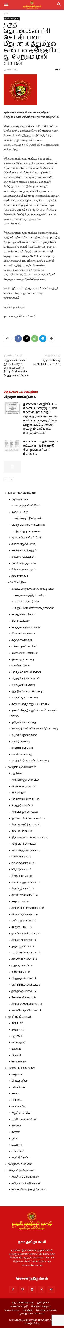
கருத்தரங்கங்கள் (21, 640)
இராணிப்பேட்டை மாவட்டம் (28, 818)
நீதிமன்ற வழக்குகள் (23, 570)
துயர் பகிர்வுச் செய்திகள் (26, 538)
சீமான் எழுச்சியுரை (23, 544)
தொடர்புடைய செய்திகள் (21, 392)
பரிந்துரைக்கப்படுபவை (20, 397)
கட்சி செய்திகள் (11, 18)
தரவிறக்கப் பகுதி (19, 1306)
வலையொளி (11, 1310)
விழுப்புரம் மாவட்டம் (23, 844)
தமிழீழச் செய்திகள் (20, 1164)
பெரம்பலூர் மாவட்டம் (24, 914)
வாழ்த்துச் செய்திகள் (28, 506)
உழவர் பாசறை (20, 741)
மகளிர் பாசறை (20, 666)
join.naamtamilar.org (32, 1265)
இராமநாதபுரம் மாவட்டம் (25, 985)
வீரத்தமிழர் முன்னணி (25, 679)
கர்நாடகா (17, 1023)
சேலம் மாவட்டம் (21, 857)
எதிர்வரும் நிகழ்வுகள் (28, 518)
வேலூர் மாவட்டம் (22, 806)
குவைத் (16, 1126)
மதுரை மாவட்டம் (21, 966)
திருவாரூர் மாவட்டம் (23, 940)
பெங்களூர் (18, 1042)
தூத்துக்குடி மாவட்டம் (23, 991)
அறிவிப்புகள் (19, 512)
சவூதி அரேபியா (21, 1113)
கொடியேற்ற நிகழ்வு (27, 602)
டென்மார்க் (18, 1106)
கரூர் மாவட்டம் (20, 902)
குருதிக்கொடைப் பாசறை (27, 691)
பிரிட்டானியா (19, 1081)
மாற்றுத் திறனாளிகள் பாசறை (30, 761)
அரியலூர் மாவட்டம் (23, 921)
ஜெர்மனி (17, 1074)
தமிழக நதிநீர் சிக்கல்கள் (26, 1183)
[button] (59, 5)
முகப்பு (7, 13)
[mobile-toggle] (6, 5)
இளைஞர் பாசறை (22, 659)
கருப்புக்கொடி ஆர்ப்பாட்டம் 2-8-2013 (46, 362)
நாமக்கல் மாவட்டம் (22, 863)
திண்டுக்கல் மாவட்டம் (24, 895)
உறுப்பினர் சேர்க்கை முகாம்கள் (34, 608)
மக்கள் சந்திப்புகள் (22, 557)
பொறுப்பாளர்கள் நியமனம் (28, 525)
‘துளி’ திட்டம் (43, 1302)
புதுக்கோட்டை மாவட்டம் (25, 953)
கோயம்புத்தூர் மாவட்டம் (25, 882)
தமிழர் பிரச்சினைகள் (21, 1170)
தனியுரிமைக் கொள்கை (32, 1314)
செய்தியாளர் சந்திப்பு (24, 551)
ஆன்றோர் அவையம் (24, 653)
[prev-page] (6, 480)
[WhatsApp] (34, 338)
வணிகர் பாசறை (21, 754)
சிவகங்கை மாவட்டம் (24, 959)
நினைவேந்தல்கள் (23, 634)
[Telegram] (42, 338)
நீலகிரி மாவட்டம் (21, 876)
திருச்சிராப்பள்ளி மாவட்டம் (27, 908)
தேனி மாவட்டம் (20, 972)
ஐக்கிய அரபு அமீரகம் (24, 1119)
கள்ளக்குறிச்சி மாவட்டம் (26, 850)
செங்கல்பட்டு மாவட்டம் (25, 799)
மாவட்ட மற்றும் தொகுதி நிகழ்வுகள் (32, 589)
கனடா (15, 1094)
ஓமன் (15, 1138)
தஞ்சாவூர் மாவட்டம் (23, 946)
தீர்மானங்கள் (19, 576)
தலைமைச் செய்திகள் (22, 493)
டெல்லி (16, 1055)
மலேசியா (17, 1151)
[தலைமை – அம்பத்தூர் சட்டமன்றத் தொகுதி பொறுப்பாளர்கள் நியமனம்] (12, 446)
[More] (51, 338)
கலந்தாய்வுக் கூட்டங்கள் (26, 627)
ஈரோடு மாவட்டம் (21, 870)
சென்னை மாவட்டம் (23, 786)
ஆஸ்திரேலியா (21, 1158)
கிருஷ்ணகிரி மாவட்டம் (25, 825)
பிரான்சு (16, 1100)
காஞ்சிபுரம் (18, 793)
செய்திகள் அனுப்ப (41, 1306)
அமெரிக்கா (18, 1087)
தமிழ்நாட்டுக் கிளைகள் (22, 767)
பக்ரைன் (16, 1145)
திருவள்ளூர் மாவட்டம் (25, 780)
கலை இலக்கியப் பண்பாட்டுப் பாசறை (34, 729)
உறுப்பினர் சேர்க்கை (23, 1302)
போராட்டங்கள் (20, 621)
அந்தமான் (17, 1030)
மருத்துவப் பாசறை (23, 685)
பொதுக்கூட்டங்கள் (22, 615)
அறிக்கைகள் (19, 499)
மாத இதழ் (28, 1310)
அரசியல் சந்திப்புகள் (24, 563)
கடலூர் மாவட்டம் (21, 927)
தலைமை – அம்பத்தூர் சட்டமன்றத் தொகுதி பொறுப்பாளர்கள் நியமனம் (40, 447)
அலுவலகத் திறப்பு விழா (30, 595)
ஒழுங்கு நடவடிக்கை (27, 531)
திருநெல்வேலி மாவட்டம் (26, 1004)
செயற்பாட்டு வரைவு (46, 1310)
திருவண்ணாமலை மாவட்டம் (29, 838)
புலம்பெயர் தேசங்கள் (21, 1068)
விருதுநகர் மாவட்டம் (23, 978)
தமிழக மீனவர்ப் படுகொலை (28, 1190)
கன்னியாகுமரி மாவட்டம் (26, 1010)
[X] (26, 338)
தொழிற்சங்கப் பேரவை (26, 672)
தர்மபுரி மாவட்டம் (21, 831)
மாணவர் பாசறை (22, 748)
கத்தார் (15, 1132)
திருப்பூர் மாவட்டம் (22, 889)
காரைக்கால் (18, 1062)
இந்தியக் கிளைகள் (20, 1017)
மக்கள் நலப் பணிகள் (24, 647)
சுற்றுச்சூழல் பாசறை (24, 698)
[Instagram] (22, 1289)
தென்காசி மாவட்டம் (23, 998)
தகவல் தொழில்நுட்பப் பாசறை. (30, 704)
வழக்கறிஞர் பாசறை (24, 735)
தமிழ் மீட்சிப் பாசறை (23, 722)
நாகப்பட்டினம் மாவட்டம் (25, 934)
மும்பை (16, 1049)
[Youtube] (51, 1289)
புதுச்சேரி (17, 773)
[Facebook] (18, 338)
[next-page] (11, 480)
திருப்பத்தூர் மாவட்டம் (24, 812)
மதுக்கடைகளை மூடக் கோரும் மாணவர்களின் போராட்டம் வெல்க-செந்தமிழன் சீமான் (16, 367)
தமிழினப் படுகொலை (25, 1177)
